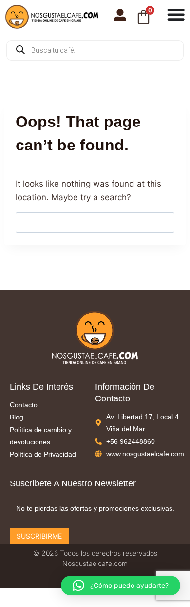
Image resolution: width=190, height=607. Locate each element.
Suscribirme (39, 536)
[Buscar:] (95, 222)
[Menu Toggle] (176, 14)
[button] (120, 585)
